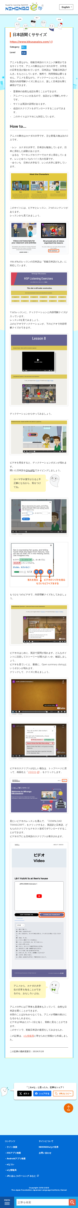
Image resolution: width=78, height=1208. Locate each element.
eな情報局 (28, 1035)
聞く (24, 47)
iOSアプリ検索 (14, 1153)
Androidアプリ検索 (16, 1158)
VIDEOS (32, 772)
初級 (24, 53)
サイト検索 (12, 1147)
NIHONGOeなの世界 (48, 1147)
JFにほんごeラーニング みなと (21, 1176)
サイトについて (46, 1141)
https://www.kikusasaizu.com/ (30, 41)
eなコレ (10, 1164)
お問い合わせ (45, 1153)
